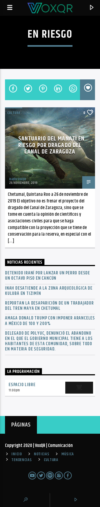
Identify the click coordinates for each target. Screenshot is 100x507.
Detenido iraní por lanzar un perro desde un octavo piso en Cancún (47, 276)
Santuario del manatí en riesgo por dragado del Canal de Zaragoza (51, 145)
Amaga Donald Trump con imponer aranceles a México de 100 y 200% (50, 321)
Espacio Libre (22, 384)
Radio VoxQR (17, 179)
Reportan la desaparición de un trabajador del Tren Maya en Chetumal (49, 306)
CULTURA (51, 460)
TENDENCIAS (21, 460)
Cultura (13, 113)
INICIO (16, 454)
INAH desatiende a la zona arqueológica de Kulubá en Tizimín (48, 291)
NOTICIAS (41, 454)
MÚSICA (67, 454)
